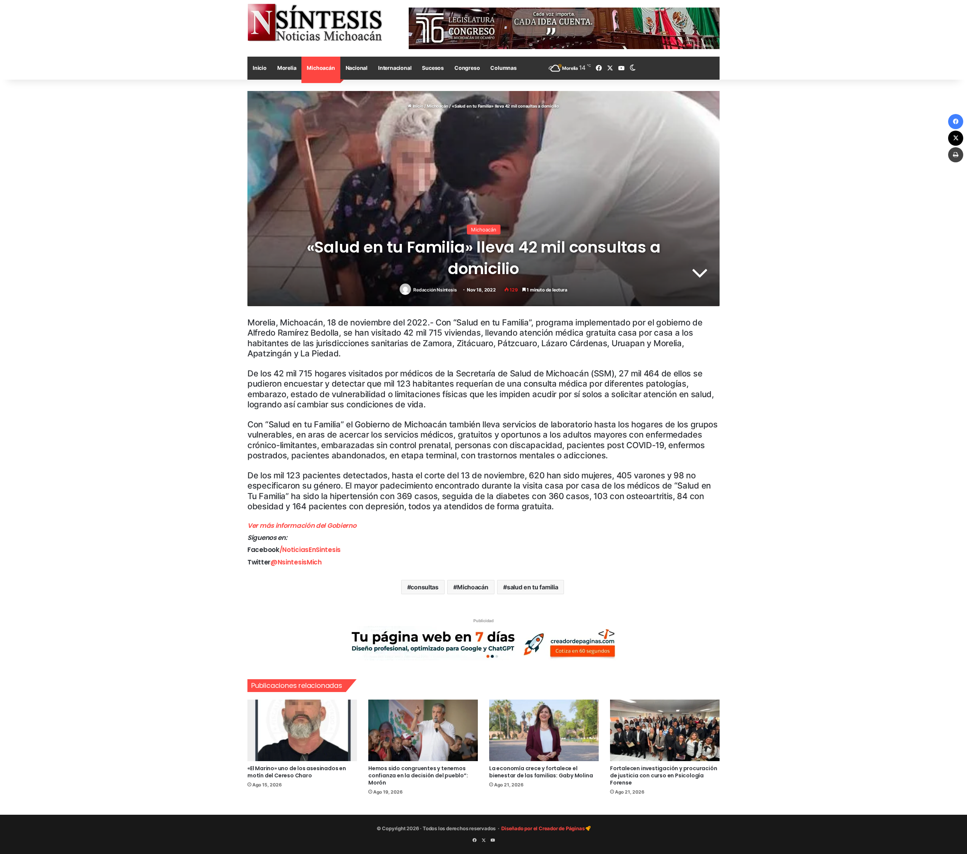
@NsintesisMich (296, 562)
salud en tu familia (532, 587)
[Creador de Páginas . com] (483, 643)
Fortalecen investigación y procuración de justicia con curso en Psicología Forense (663, 775)
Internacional (394, 68)
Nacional (357, 68)
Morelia (287, 68)
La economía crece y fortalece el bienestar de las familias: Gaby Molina (541, 772)
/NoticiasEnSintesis (310, 549)
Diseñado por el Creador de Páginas (543, 828)
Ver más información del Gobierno (301, 525)
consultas (424, 587)
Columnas (503, 68)
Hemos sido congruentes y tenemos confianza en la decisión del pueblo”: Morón (418, 775)
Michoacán (321, 68)
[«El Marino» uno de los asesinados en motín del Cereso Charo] (302, 731)
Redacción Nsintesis (435, 290)
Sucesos (433, 68)
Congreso (467, 68)
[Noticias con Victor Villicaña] (314, 22)
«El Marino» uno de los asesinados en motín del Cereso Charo (296, 772)
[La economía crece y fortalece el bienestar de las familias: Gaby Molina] (544, 731)
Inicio (260, 68)
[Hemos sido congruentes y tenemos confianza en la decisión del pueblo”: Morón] (423, 731)
